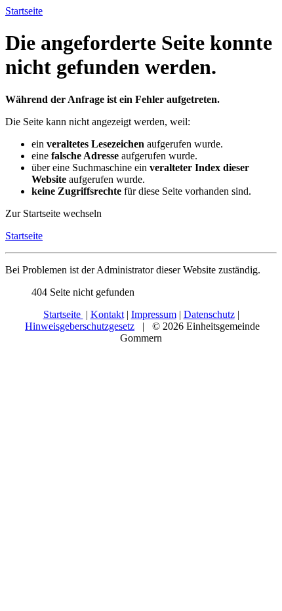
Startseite (24, 235)
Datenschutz (209, 314)
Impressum (153, 314)
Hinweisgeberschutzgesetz (79, 326)
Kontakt (107, 314)
